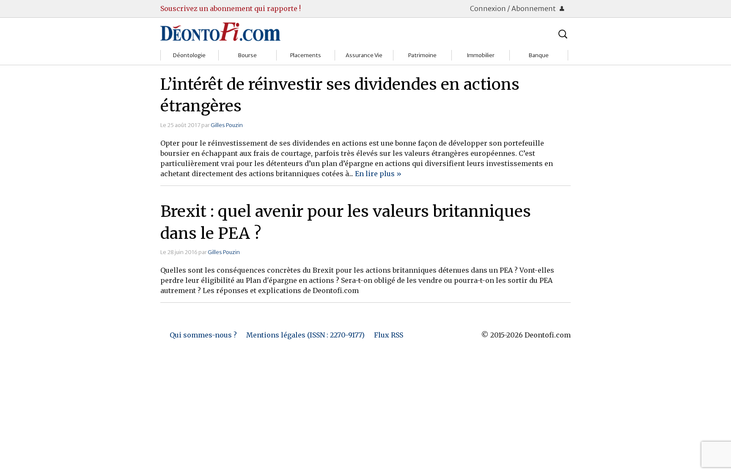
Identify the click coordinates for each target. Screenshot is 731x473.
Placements (305, 55)
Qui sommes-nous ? (203, 335)
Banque (539, 55)
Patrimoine (422, 55)
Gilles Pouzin (227, 125)
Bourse (247, 55)
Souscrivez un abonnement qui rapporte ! (230, 8)
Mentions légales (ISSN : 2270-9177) (305, 335)
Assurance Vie (364, 55)
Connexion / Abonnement (513, 8)
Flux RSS (388, 335)
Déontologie (189, 55)
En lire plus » (378, 173)
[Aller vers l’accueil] (220, 31)
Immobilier (481, 55)
